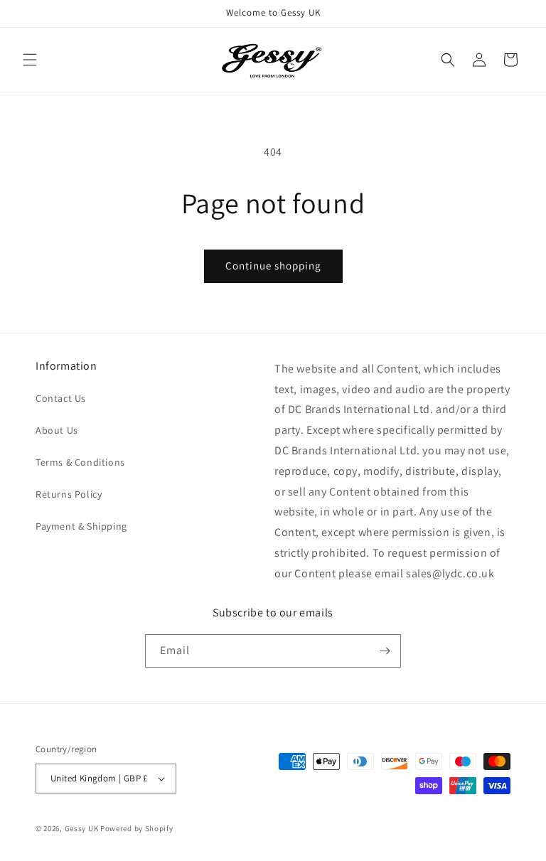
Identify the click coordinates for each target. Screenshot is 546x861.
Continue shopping (273, 265)
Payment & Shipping (81, 526)
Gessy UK (82, 828)
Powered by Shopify (136, 828)
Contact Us (61, 398)
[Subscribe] (384, 651)
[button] (30, 59)
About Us (57, 430)
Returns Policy (69, 494)
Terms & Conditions (80, 462)
